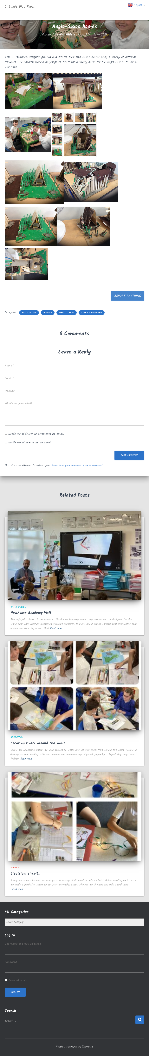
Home (50, 7)
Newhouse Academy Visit (30, 613)
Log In (15, 992)
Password (11, 962)
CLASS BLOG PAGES (116, 7)
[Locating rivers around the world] (74, 686)
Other (104, 15)
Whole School (66, 312)
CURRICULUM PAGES (75, 7)
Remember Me (17, 980)
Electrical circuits (25, 874)
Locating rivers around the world (37, 743)
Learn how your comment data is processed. (77, 465)
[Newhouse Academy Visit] (74, 555)
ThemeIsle (87, 1047)
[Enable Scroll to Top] (141, 1048)
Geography (16, 737)
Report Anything (127, 295)
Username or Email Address (23, 944)
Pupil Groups (79, 15)
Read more (56, 628)
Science (14, 867)
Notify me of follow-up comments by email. (36, 434)
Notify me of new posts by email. (29, 443)
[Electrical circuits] (74, 816)
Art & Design (29, 312)
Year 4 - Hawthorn (91, 312)
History (47, 312)
